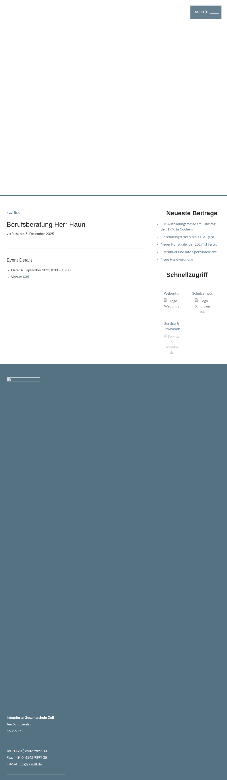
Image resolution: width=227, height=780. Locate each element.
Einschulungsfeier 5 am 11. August (187, 237)
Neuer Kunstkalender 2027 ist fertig (189, 244)
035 (26, 277)
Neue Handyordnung (177, 259)
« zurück (13, 212)
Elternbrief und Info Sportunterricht (189, 252)
